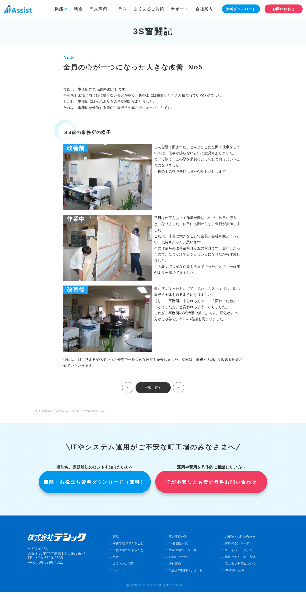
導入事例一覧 (178, 536)
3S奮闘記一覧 (178, 543)
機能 (59, 9)
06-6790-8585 (51, 558)
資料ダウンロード (237, 543)
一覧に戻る (153, 388)
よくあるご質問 (149, 9)
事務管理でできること (128, 543)
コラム (120, 9)
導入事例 (98, 9)
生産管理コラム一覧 (182, 550)
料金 (78, 9)
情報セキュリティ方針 (240, 556)
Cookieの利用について (240, 563)
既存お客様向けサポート (186, 570)
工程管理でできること (128, 550)
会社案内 (204, 9)
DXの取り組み (235, 570)
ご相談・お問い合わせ (240, 536)
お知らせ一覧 (178, 556)
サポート (180, 9)
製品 (116, 536)
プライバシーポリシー (240, 550)
